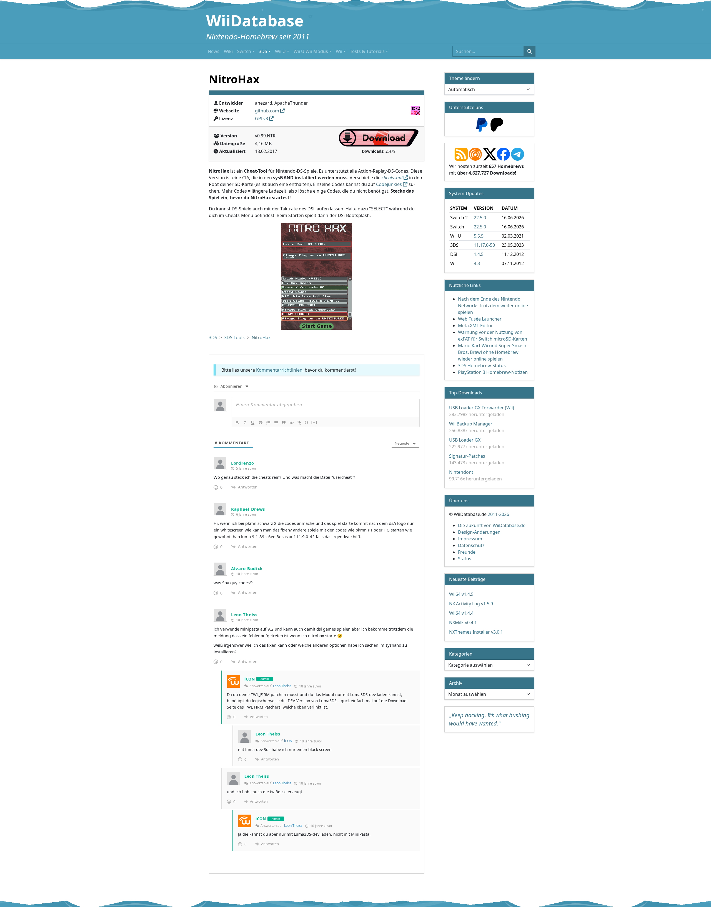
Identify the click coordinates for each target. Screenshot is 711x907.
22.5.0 (480, 218)
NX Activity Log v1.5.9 (471, 604)
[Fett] (237, 422)
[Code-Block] (292, 422)
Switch (244, 51)
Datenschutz (471, 545)
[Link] (299, 422)
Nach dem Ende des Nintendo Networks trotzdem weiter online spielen (493, 305)
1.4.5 (479, 254)
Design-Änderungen (479, 532)
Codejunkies (388, 184)
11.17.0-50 (484, 245)
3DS (263, 51)
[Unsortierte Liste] (276, 422)
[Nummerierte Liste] (268, 422)
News (213, 51)
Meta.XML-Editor (475, 326)
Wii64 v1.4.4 (461, 613)
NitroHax (261, 337)
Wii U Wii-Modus (311, 51)
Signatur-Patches (467, 456)
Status (464, 559)
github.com (267, 111)
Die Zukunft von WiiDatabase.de (491, 525)
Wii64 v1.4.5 (461, 594)
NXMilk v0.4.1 (463, 622)
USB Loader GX (464, 440)
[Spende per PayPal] (482, 124)
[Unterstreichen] (253, 422)
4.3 (477, 263)
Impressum (470, 539)
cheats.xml (392, 178)
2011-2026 (498, 514)
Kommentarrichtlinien (279, 370)
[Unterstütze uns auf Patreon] (497, 124)
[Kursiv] (245, 422)
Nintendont (461, 472)
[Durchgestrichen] (260, 422)
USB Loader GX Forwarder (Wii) (481, 408)
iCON (288, 741)
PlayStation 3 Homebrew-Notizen (493, 372)
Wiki (228, 51)
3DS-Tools (234, 337)
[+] (314, 422)
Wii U (280, 51)
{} (307, 422)
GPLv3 (261, 118)
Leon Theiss (282, 686)
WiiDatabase (255, 20)
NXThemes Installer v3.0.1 (476, 632)
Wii (339, 51)
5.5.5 (479, 236)
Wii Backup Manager (470, 424)
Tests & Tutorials (367, 51)
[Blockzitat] (284, 422)
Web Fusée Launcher (480, 319)
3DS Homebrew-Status (482, 365)
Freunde (466, 552)
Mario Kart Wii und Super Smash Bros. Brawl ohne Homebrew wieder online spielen (492, 352)
